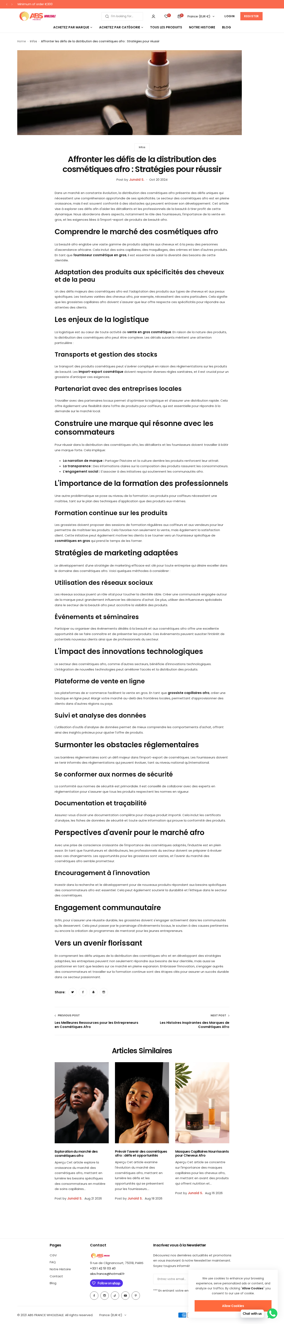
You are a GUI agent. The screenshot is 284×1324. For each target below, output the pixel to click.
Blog (53, 1283)
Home (21, 41)
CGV (53, 1255)
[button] (6, 4)
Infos (33, 41)
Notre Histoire (60, 1269)
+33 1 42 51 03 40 (103, 1268)
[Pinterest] (136, 1295)
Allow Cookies (233, 1306)
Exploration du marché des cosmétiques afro (76, 1153)
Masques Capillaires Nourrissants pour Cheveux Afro (202, 1153)
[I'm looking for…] (107, 16)
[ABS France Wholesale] (37, 16)
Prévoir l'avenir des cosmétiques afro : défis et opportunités (141, 1153)
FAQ (53, 1262)
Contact (56, 1276)
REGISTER (251, 16)
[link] (72, 992)
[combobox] (122, 16)
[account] (153, 16)
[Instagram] (104, 1295)
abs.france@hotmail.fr (107, 1274)
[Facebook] (94, 1295)
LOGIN (230, 16)
